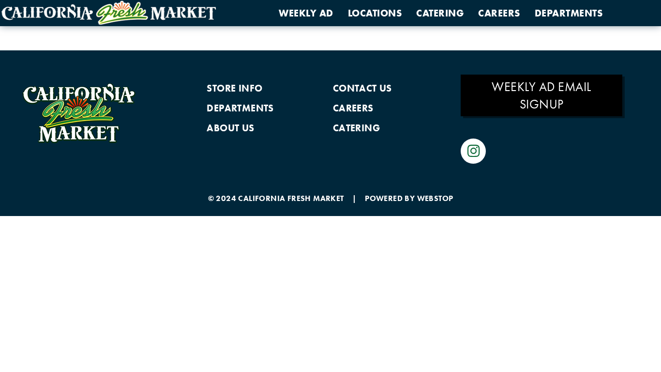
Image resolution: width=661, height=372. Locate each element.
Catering (440, 13)
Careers (499, 13)
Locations (375, 13)
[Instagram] (473, 151)
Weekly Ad (306, 13)
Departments (569, 13)
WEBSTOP (435, 198)
